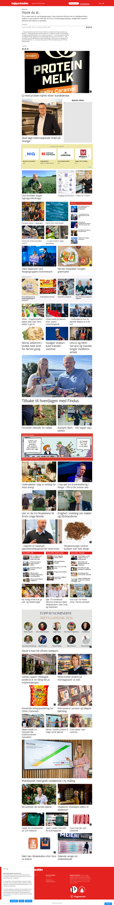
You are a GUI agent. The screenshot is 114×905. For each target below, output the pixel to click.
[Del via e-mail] (91, 27)
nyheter (24, 46)
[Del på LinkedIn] (89, 27)
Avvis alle (28, 901)
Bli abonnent (73, 3)
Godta (21, 901)
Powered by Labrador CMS (57, 903)
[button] (25, 156)
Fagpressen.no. (7, 895)
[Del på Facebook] (87, 27)
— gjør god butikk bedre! (38, 3)
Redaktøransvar (49, 880)
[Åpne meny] (101, 3)
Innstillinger (108, 903)
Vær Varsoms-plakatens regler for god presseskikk (80, 876)
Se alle (89, 167)
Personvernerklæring (50, 881)
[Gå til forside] (20, 3)
